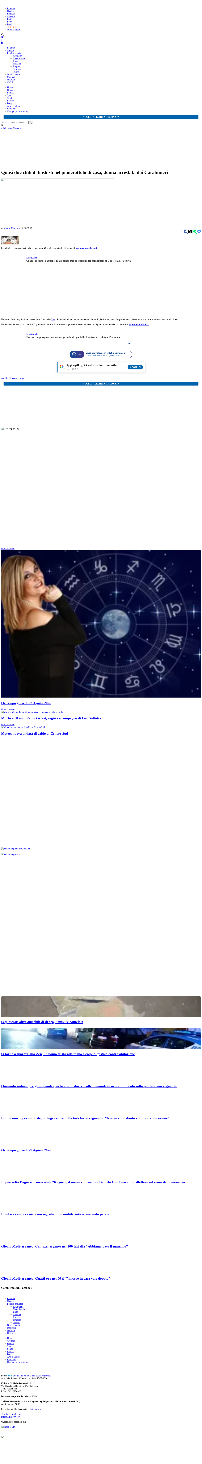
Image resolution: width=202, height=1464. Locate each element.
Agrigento (17, 55)
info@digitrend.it (35, 1409)
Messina (17, 63)
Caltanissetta (19, 58)
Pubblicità (11, 108)
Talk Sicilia (12, 27)
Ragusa (16, 66)
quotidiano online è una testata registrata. (26, 1375)
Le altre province (15, 53)
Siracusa (11, 13)
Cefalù (10, 82)
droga (21, 378)
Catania (10, 11)
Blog (9, 103)
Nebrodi (11, 79)
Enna (15, 61)
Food (9, 24)
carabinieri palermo (10, 378)
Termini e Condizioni (11, 1414)
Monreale (11, 77)
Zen (53, 319)
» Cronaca (16, 128)
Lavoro (10, 100)
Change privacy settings (18, 111)
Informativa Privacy (10, 1416)
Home (10, 87)
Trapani (16, 71)
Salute (10, 98)
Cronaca (11, 16)
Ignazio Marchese (12, 228)
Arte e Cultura (13, 106)
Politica (10, 19)
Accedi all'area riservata (101, 117)
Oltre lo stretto (13, 29)
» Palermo (6, 128)
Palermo (11, 8)
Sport (9, 21)
